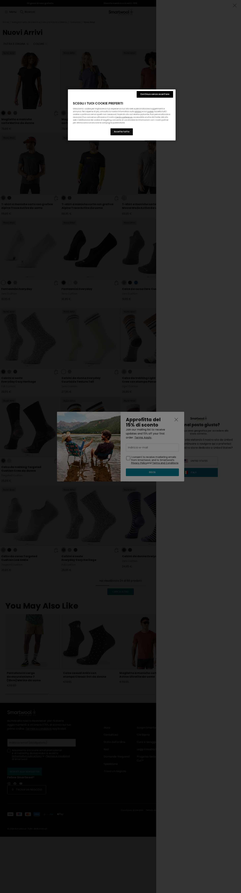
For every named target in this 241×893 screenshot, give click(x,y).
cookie (150, 111)
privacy (138, 111)
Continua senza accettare (154, 94)
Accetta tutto (121, 131)
